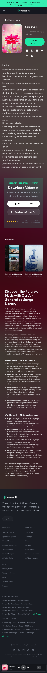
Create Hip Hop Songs (26, 622)
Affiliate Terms (7, 582)
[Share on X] (37, 50)
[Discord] (14, 650)
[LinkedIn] (33, 650)
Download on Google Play (25, 212)
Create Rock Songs (9, 626)
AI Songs (28, 536)
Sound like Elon (23, 600)
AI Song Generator (9, 545)
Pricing (28, 545)
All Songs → (6, 636)
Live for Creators (32, 554)
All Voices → (38, 614)
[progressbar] (23, 671)
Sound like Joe (23, 607)
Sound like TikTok (24, 614)
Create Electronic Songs (31, 629)
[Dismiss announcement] (44, 3)
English (6, 519)
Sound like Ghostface (10, 604)
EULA (4, 577)
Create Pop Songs (9, 622)
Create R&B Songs (26, 626)
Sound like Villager (9, 614)
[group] (23, 671)
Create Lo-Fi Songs (26, 633)
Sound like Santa (27, 604)
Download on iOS (25, 204)
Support (5, 586)
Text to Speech (8, 532)
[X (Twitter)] (19, 650)
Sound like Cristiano (10, 610)
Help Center (30, 549)
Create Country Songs (11, 629)
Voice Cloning (7, 541)
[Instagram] (23, 650)
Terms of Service (8, 573)
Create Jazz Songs (9, 633)
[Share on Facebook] (27, 50)
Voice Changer (8, 554)
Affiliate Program (31, 558)
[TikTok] (28, 650)
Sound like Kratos (9, 607)
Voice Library (30, 532)
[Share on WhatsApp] (32, 50)
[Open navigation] (4, 10)
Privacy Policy (7, 569)
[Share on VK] (42, 50)
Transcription (7, 549)
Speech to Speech (9, 536)
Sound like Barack (26, 610)
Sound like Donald (9, 600)
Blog (27, 541)
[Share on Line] (27, 55)
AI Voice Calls (7, 558)
